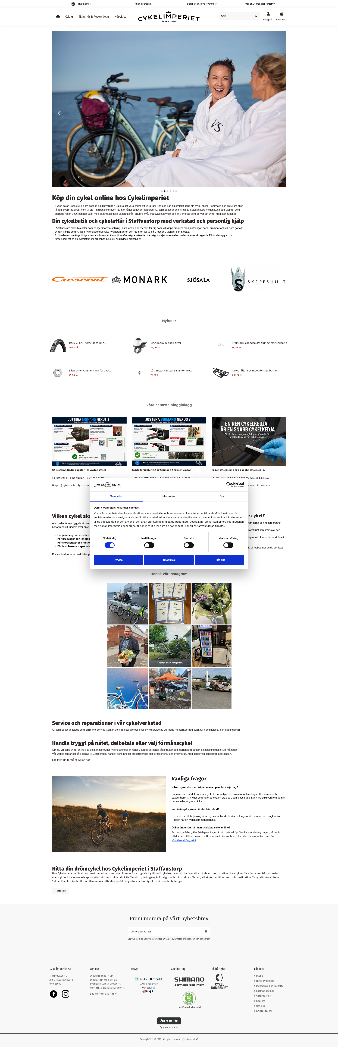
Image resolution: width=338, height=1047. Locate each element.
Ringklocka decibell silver (166, 343)
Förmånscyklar (265, 990)
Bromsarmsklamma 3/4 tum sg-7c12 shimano (259, 343)
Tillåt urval (169, 559)
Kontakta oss (264, 1011)
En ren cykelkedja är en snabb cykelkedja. (238, 470)
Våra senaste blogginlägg (169, 405)
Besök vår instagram (169, 574)
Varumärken (263, 995)
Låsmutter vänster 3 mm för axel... (90, 370)
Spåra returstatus (169, 1027)
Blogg (259, 975)
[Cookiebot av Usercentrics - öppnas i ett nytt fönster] (229, 484)
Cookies (260, 1000)
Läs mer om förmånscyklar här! (71, 759)
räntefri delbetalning (203, 749)
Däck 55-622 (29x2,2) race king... (87, 343)
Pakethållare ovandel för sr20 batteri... (255, 370)
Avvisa (118, 559)
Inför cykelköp (265, 980)
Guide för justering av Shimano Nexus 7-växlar (161, 470)
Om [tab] (222, 496)
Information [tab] (169, 496)
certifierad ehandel (189, 1007)
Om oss (260, 1005)
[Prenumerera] (206, 931)
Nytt (57, 485)
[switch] (149, 545)
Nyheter (169, 321)
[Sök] (256, 16)
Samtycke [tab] (116, 496)
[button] (162, 191)
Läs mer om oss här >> (104, 993)
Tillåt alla (219, 559)
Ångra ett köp (169, 1020)
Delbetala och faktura (269, 985)
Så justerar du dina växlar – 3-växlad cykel (79, 470)
